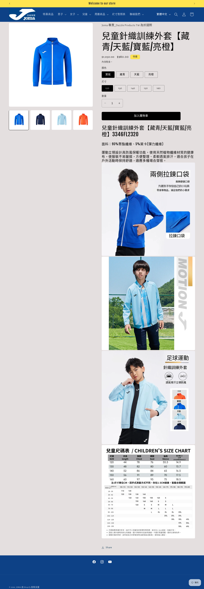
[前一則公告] (9, 3)
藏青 (122, 74)
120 (107, 88)
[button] (62, 14)
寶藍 (108, 74)
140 (133, 88)
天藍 (136, 74)
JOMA (18, 587)
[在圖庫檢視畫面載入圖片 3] (61, 120)
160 (159, 88)
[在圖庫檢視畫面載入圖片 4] (83, 120)
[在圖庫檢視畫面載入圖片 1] (19, 120)
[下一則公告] (194, 3)
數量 (104, 96)
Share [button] (109, 547)
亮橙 (151, 74)
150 (146, 88)
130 (120, 88)
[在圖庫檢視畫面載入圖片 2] (40, 120)
